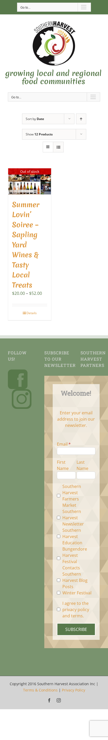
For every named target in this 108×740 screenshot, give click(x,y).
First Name (63, 465)
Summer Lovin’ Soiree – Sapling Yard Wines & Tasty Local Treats (25, 245)
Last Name (82, 465)
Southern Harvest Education (72, 536)
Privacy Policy (73, 690)
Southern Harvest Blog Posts (75, 580)
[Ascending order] (81, 119)
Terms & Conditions (40, 690)
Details (31, 313)
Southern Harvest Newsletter (73, 518)
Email (62, 444)
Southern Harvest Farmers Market (71, 496)
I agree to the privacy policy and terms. (75, 609)
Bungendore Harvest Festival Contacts (74, 558)
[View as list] (58, 147)
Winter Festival (76, 593)
